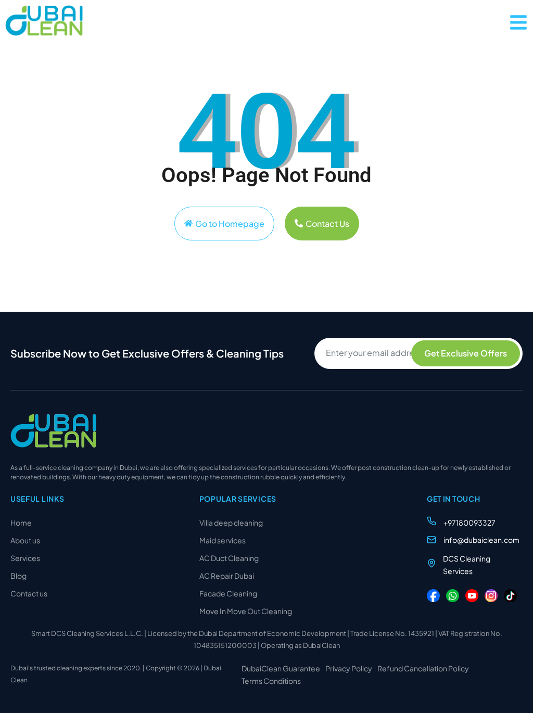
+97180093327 (469, 522)
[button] (518, 22)
